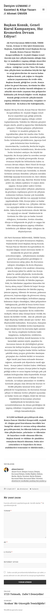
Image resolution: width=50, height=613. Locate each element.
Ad (6, 542)
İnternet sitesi (11, 562)
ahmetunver (23, 489)
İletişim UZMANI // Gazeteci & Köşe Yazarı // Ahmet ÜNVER (20, 9)
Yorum (7, 511)
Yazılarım (35, 489)
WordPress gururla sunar (13, 610)
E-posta (8, 552)
